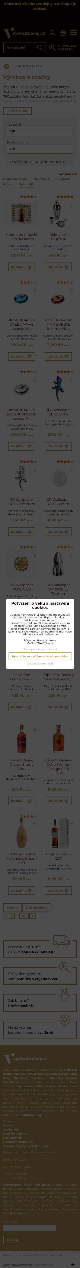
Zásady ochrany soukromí (40, 649)
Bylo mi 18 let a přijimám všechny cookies (40, 656)
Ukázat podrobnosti (40, 663)
